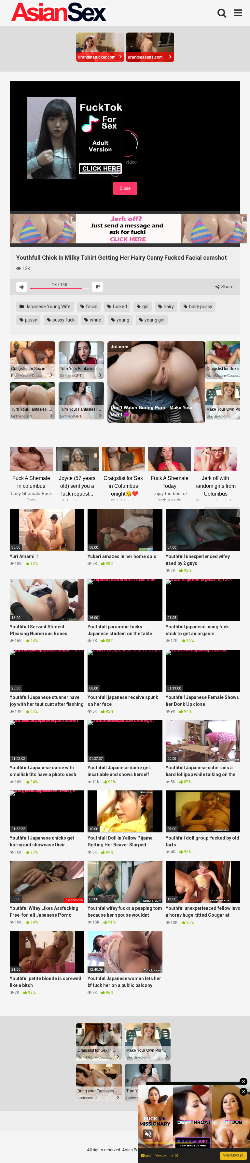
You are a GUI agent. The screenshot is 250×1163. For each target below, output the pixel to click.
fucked (119, 306)
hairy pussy (200, 306)
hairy (168, 306)
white (95, 319)
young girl (154, 319)
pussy (30, 319)
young (122, 319)
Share (227, 286)
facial (91, 306)
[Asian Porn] (58, 13)
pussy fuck (63, 319)
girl (144, 306)
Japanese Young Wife (47, 306)
